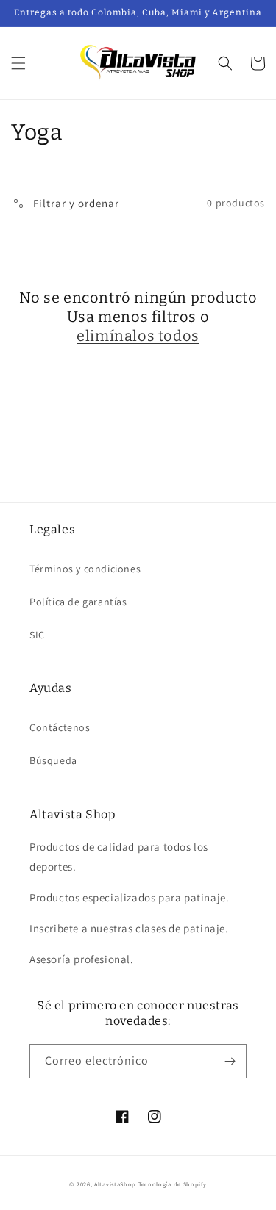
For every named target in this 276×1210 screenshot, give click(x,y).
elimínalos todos (138, 336)
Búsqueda (53, 760)
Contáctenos (60, 727)
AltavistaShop (115, 1184)
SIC (37, 634)
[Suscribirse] (229, 1061)
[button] (18, 63)
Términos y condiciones (85, 568)
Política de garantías (78, 601)
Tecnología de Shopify (172, 1184)
